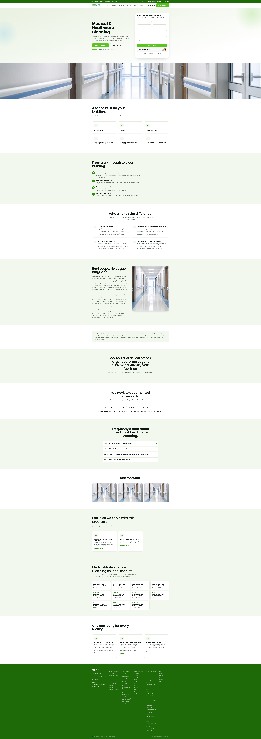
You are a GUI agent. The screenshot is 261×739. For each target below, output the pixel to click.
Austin (135, 685)
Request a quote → (96, 686)
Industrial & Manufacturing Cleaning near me (150, 706)
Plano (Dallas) (137, 687)
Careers (135, 5)
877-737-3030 (151, 5)
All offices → (137, 693)
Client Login (144, 1)
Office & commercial (114, 671)
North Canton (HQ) (138, 671)
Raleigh (135, 681)
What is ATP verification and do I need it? (115, 449)
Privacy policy (162, 679)
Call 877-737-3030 (117, 45)
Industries (114, 5)
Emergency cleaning (114, 689)
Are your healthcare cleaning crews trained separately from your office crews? (126, 454)
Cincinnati (136, 675)
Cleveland (136, 677)
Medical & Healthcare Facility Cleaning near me (151, 700)
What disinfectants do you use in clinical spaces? (118, 443)
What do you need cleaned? (143, 38)
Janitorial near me (150, 675)
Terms (160, 681)
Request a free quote (99, 45)
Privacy (164, 736)
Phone (138, 32)
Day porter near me (150, 691)
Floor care (111, 687)
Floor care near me (150, 693)
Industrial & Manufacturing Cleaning (125, 680)
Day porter (111, 685)
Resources (128, 5)
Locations (121, 5)
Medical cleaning (113, 681)
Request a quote (162, 5)
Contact (160, 677)
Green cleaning (112, 683)
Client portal (161, 675)
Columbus (136, 673)
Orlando (136, 691)
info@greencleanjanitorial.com (154, 1)
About (141, 5)
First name (139, 20)
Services (107, 5)
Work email (139, 26)
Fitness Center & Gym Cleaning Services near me (151, 725)
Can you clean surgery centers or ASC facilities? (117, 460)
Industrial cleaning (113, 679)
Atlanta (135, 679)
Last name (155, 20)
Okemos (136, 683)
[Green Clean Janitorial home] (96, 5)
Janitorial (111, 673)
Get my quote (152, 45)
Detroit (135, 689)
